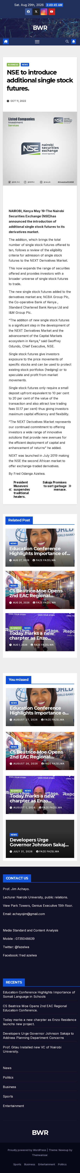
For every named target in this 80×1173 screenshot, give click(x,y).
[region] (40, 198)
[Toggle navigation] (37, 41)
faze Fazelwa (46, 560)
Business (13, 64)
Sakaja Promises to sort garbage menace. (54, 486)
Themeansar (39, 1155)
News (25, 64)
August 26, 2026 (26, 763)
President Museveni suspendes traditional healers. (22, 490)
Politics (8, 1077)
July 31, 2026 (23, 851)
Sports (8, 1096)
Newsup (64, 1150)
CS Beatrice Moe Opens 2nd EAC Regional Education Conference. (36, 595)
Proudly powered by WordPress (27, 1150)
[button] (67, 41)
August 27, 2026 (25, 719)
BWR (40, 27)
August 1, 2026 (24, 807)
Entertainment (13, 1106)
